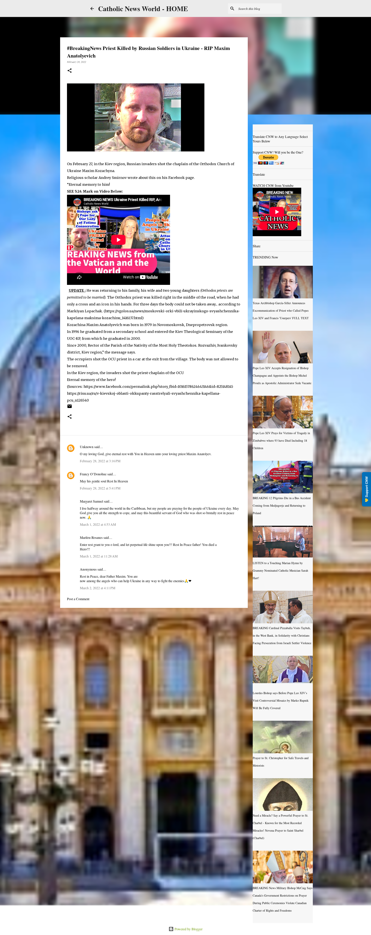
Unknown (86, 446)
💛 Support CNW (366, 489)
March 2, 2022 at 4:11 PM (97, 588)
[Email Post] (69, 407)
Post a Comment (78, 599)
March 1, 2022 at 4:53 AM (98, 524)
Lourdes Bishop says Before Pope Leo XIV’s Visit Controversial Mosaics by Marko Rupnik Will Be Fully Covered (281, 700)
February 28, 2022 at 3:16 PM (100, 461)
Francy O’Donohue (93, 474)
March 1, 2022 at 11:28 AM (99, 556)
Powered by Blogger (188, 929)
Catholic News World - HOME (143, 8)
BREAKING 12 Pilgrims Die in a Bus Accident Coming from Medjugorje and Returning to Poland (282, 505)
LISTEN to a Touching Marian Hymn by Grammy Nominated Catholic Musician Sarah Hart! (280, 570)
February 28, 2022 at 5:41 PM (100, 488)
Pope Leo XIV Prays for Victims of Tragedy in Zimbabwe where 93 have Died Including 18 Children (281, 440)
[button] (69, 71)
